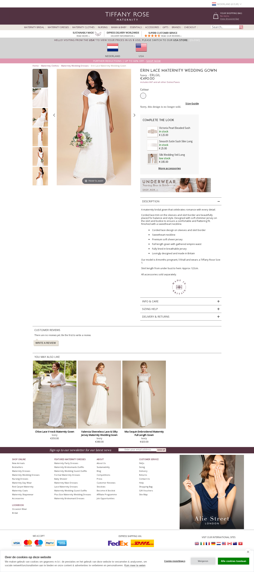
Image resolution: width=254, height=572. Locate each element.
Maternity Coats (20, 490)
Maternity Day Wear (22, 482)
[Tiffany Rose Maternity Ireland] (202, 544)
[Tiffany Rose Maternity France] (207, 544)
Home (36, 65)
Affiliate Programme (107, 494)
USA (141, 56)
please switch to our (165, 40)
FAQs (141, 463)
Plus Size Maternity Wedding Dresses (72, 494)
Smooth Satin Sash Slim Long (176, 141)
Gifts (165, 27)
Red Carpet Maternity (22, 486)
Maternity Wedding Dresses (75, 65)
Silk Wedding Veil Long (172, 154)
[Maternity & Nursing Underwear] (175, 193)
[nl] (113, 52)
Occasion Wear (19, 509)
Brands (176, 27)
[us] (141, 52)
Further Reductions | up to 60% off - (127, 61)
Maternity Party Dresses (66, 463)
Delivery (143, 471)
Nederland (112, 56)
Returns (143, 474)
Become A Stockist (106, 490)
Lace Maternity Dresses (66, 486)
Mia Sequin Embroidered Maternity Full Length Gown (144, 433)
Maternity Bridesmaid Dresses (69, 498)
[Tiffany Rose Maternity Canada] (229, 544)
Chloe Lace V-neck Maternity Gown (54, 431)
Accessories (152, 27)
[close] (248, 552)
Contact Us (144, 478)
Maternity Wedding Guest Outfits (70, 471)
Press (99, 478)
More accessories (169, 168)
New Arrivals (18, 463)
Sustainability (103, 467)
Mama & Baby (118, 27)
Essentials (136, 27)
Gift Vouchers (146, 490)
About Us (101, 463)
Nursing (103, 27)
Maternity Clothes (83, 27)
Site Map (143, 494)
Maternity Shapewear (22, 494)
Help (141, 482)
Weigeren (203, 561)
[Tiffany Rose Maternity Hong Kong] (240, 544)
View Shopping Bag (229, 18)
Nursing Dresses (20, 478)
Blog (99, 471)
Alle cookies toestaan (233, 561)
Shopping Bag (145, 486)
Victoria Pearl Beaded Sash (174, 128)
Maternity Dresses (58, 27)
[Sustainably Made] (98, 34)
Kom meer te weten (134, 565)
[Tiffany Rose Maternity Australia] (234, 544)
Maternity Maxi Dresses (66, 482)
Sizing (142, 467)
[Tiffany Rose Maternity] (110, 23)
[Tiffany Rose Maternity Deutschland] (213, 544)
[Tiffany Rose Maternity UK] (197, 544)
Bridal (15, 512)
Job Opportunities (105, 498)
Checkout (190, 27)
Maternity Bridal (34, 27)
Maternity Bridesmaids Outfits (69, 467)
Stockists (101, 486)
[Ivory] (143, 95)
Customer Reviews (106, 482)
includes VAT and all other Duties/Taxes (160, 82)
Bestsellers (17, 467)
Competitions (103, 474)
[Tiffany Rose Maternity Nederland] (218, 544)
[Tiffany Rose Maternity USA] (224, 544)
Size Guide (192, 103)
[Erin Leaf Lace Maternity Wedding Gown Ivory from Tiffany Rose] (40, 78)
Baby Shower (60, 478)
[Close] (195, 40)
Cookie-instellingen (174, 561)
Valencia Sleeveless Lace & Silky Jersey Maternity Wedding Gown (99, 433)
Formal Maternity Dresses (67, 474)
